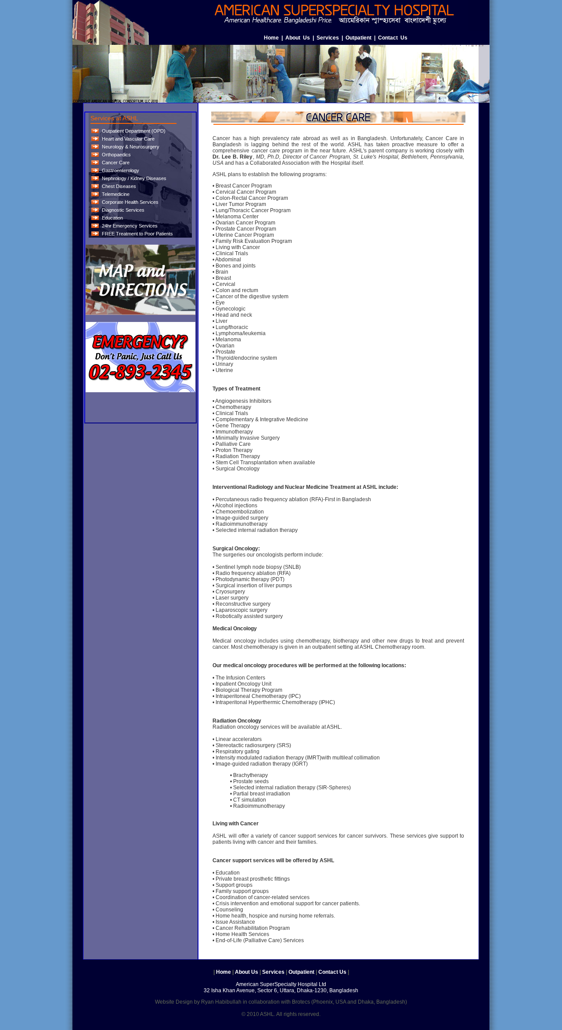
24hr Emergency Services (130, 225)
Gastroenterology (120, 170)
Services (328, 38)
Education (112, 217)
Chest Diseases (119, 186)
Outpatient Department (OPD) (134, 131)
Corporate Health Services (130, 202)
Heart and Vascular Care (128, 138)
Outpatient (358, 38)
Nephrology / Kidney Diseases (134, 178)
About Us (297, 38)
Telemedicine (116, 194)
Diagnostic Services (123, 210)
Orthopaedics (116, 154)
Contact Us (392, 38)
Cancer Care (116, 162)
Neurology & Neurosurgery (130, 146)
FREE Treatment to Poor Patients (137, 233)
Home (271, 38)
